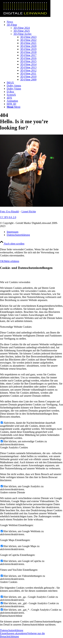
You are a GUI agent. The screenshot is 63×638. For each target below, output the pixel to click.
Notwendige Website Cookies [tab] (16, 326)
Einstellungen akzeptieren (13, 633)
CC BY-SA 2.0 (8, 217)
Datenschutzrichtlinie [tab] (11, 615)
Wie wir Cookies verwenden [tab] (15, 282)
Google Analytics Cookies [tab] (14, 447)
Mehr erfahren (11, 261)
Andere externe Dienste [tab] (12, 492)
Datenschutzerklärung (11, 630)
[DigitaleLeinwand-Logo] (25, 16)
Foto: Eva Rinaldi (9, 211)
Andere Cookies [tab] (8, 582)
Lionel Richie (29, 211)
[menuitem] (35, 21)
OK (2, 261)
